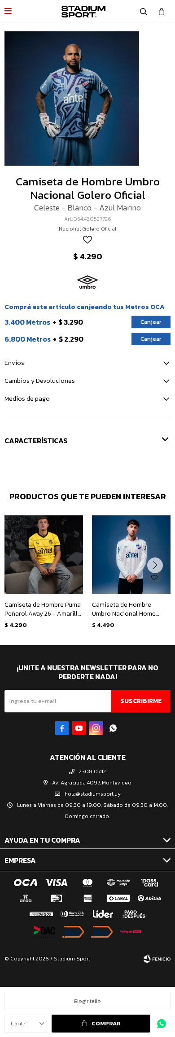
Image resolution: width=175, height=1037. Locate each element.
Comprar (106, 1023)
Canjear (151, 321)
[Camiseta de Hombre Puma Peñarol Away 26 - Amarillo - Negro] (43, 554)
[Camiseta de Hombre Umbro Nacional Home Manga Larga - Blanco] (131, 554)
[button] (144, 11)
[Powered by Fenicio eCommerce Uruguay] (157, 958)
